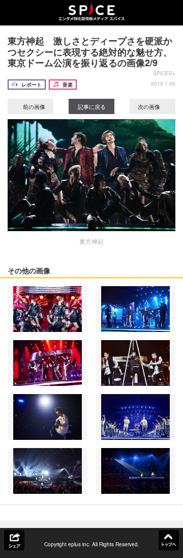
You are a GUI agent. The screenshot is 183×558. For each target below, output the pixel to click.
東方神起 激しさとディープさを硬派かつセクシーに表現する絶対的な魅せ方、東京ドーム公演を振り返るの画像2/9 (90, 51)
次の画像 (150, 106)
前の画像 (33, 106)
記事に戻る (92, 106)
